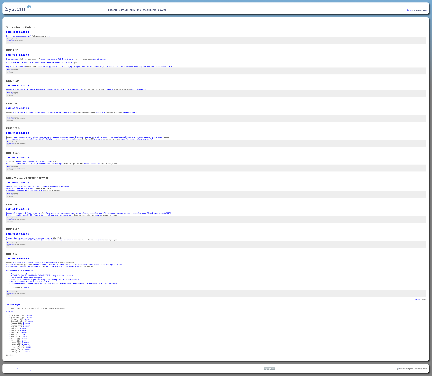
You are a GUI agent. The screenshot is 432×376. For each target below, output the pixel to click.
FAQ (139, 10)
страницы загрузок (42, 188)
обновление (19, 71)
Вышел (9, 112)
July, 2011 (15, 329)
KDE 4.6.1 (13, 229)
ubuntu (32, 308)
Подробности (16, 287)
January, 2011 (17, 352)
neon (22, 40)
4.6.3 (53, 162)
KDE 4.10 (12, 80)
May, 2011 (15, 334)
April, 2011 (15, 338)
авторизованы (419, 10)
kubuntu (16, 40)
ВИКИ (132, 10)
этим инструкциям (84, 59)
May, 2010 (15, 336)
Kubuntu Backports (66, 263)
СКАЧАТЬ (123, 10)
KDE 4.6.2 (13, 204)
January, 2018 (17, 350)
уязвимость (60, 308)
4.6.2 (42, 213)
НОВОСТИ (113, 10)
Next (424, 299)
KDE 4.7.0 (13, 128)
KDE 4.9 (11, 103)
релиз (24, 71)
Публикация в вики (40, 36)
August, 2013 (16, 323)
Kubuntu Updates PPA (73, 164)
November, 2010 (18, 317)
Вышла (9, 137)
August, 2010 (16, 327)
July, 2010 (15, 331)
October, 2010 (17, 319)
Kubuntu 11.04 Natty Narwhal (27, 177)
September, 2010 (18, 321)
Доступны (10, 162)
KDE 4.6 (11, 254)
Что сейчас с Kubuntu (21, 27)
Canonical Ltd (31, 368)
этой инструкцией (109, 164)
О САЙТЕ (162, 10)
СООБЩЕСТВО (149, 10)
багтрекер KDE (86, 266)
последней (31, 66)
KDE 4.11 (12, 50)
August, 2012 (16, 325)
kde (19, 40)
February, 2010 (17, 348)
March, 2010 (16, 344)
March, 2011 (16, 342)
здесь (75, 63)
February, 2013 (17, 346)
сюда (43, 266)
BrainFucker (15, 39)
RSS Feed (10, 355)
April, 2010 (15, 340)
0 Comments (10, 42)
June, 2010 (15, 332)
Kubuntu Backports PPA (30, 59)
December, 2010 (18, 315)
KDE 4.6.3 (13, 153)
